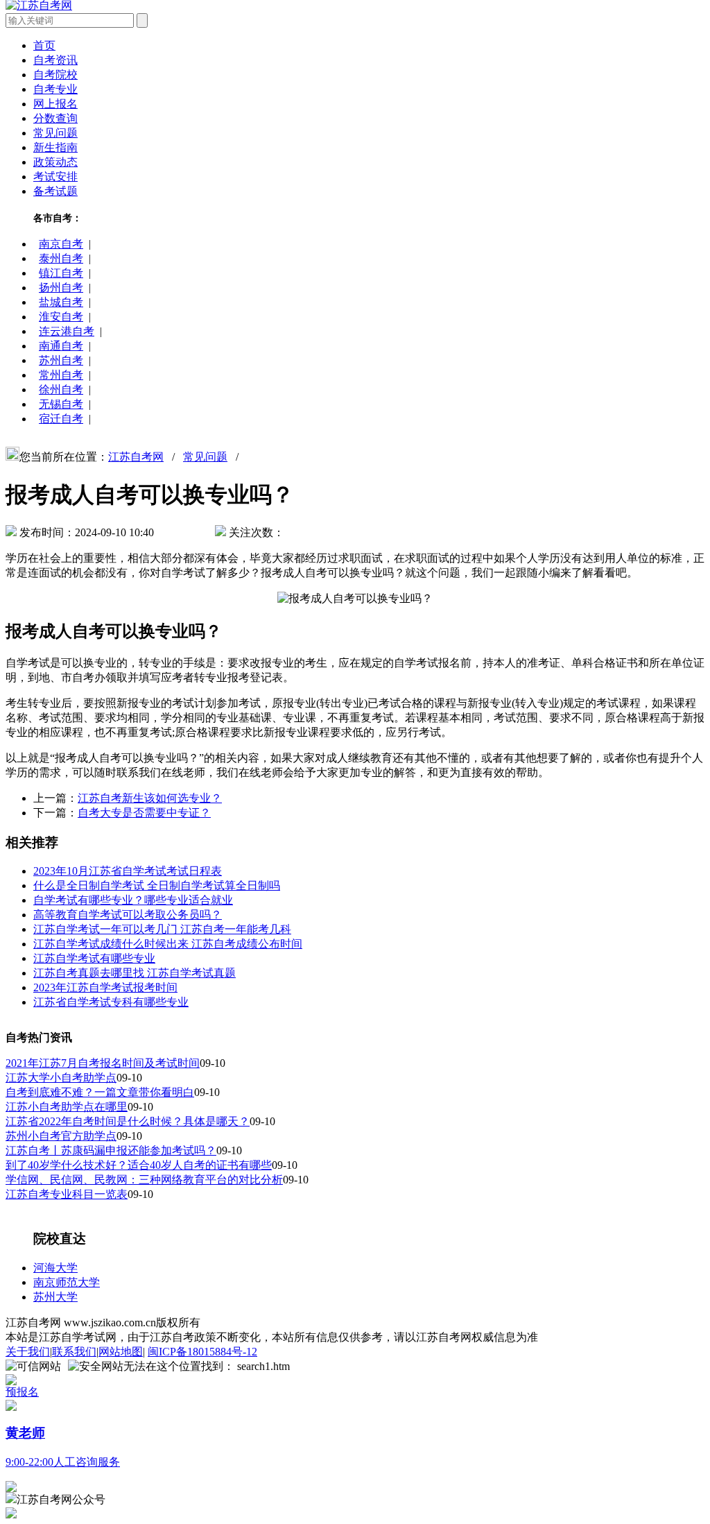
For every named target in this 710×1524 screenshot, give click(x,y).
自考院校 (55, 74)
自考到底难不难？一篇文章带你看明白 (100, 1092)
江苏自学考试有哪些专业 (94, 958)
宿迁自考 (61, 419)
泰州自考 (61, 258)
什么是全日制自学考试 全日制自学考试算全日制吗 (156, 885)
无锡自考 (61, 404)
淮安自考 (61, 317)
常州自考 (61, 375)
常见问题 (55, 133)
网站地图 (120, 1352)
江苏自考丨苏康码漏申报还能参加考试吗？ (111, 1150)
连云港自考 (66, 331)
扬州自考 (61, 287)
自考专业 (55, 89)
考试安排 (55, 176)
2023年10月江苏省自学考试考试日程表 (127, 871)
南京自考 (61, 244)
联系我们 (74, 1352)
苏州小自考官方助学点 (61, 1136)
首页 (44, 45)
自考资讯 (55, 60)
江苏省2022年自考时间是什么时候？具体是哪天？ (128, 1121)
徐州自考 (61, 389)
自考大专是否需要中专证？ (144, 813)
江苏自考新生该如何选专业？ (150, 798)
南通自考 (61, 346)
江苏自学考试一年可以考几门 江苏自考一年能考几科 (162, 929)
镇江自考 (61, 273)
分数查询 (55, 118)
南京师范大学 (66, 1282)
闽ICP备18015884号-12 (202, 1352)
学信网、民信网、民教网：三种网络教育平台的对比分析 (144, 1179)
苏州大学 (55, 1297)
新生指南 (55, 147)
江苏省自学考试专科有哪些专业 (111, 1002)
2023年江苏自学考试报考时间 (105, 987)
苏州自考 (61, 360)
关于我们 (28, 1352)
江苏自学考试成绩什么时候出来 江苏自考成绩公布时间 (167, 944)
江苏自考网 (136, 457)
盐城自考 (61, 302)
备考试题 (55, 191)
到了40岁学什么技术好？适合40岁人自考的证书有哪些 (139, 1165)
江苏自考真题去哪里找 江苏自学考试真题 (134, 973)
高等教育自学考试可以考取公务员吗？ (127, 915)
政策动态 (55, 162)
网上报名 (55, 104)
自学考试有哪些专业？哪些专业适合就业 (133, 900)
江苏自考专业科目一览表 (67, 1194)
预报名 (22, 1392)
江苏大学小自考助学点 (61, 1078)
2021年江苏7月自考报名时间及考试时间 (103, 1063)
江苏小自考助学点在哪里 (67, 1107)
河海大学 (55, 1268)
